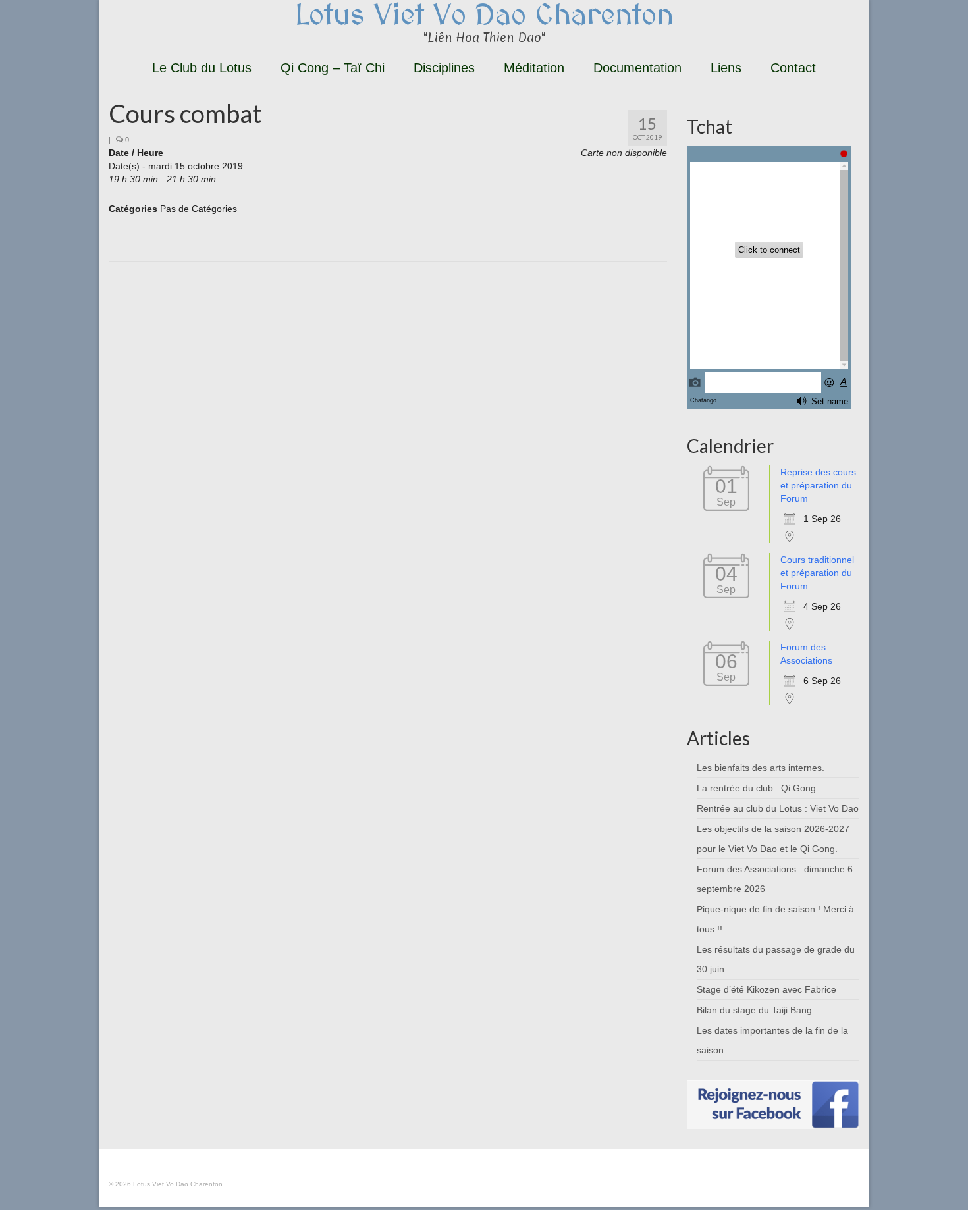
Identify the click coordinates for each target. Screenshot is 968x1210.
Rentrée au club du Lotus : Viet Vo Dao (778, 808)
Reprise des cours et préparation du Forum (818, 485)
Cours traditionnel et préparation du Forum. (817, 572)
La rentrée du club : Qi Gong (756, 788)
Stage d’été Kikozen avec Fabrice (766, 989)
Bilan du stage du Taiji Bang (754, 1010)
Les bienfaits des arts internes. (760, 767)
